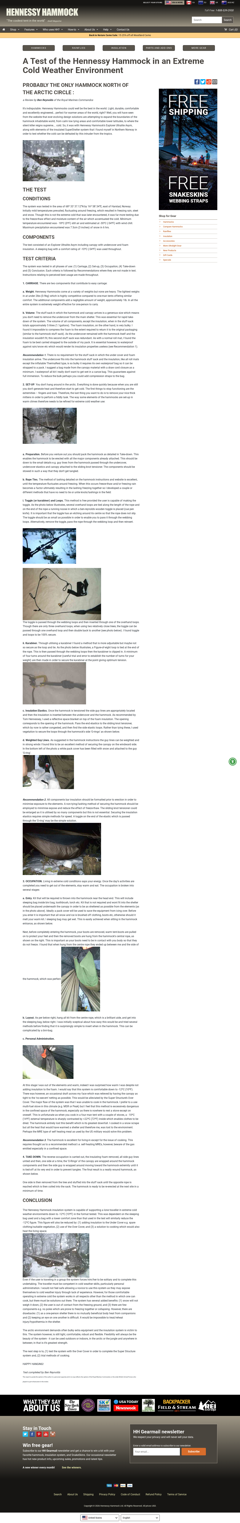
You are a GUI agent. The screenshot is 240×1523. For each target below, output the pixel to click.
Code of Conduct (130, 1494)
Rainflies (167, 231)
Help (105, 29)
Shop (13, 29)
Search (228, 20)
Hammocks (168, 222)
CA (193, 2)
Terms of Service (176, 1494)
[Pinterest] (39, 1434)
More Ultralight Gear (172, 245)
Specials (167, 260)
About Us (89, 29)
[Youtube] (45, 1434)
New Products (169, 250)
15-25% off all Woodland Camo (120, 35)
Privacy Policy (107, 1494)
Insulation (167, 236)
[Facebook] (32, 1434)
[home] (4, 29)
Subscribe (194, 1451)
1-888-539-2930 (224, 10)
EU (205, 2)
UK (216, 2)
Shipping (88, 1494)
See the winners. (72, 1467)
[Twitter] (25, 1434)
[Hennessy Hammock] (42, 13)
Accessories (169, 241)
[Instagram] (52, 1434)
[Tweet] (203, 81)
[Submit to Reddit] (208, 81)
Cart (233, 29)
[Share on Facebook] (197, 81)
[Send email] (214, 81)
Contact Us (123, 29)
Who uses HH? (51, 29)
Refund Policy (154, 1494)
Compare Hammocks (173, 226)
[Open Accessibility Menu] (233, 762)
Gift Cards (167, 255)
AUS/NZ (230, 2)
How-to (72, 29)
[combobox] (99, 1518)
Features (29, 29)
